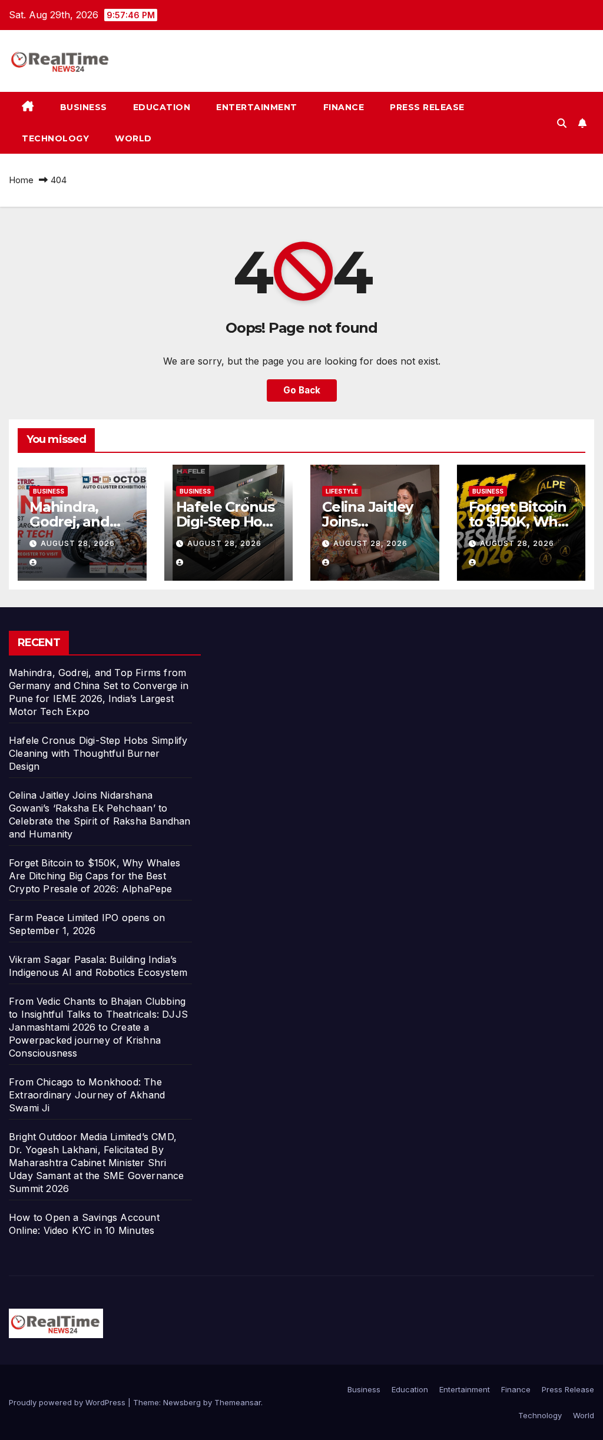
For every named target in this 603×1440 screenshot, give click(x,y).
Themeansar (237, 1402)
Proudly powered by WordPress (68, 1402)
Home (21, 180)
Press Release (427, 107)
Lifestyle (342, 491)
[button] (561, 123)
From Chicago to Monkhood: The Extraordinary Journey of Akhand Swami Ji (87, 1095)
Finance (344, 107)
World (133, 138)
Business (83, 107)
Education (162, 107)
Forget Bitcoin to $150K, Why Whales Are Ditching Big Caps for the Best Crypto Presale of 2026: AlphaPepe (94, 876)
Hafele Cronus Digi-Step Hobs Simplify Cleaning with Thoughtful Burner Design (98, 753)
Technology (55, 138)
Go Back (301, 390)
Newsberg (182, 1402)
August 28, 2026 (78, 543)
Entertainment (256, 107)
